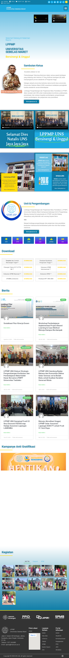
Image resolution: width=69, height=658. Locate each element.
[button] (66, 8)
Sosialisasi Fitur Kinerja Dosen (16, 323)
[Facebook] (49, 2)
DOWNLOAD (28, 261)
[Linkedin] (57, 2)
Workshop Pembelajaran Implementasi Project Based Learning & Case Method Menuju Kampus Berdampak (50, 326)
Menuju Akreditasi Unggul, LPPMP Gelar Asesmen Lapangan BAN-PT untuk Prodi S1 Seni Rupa (51, 424)
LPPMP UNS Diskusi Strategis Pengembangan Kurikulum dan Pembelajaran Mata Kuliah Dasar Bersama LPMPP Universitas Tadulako (17, 375)
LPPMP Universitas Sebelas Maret (16, 8)
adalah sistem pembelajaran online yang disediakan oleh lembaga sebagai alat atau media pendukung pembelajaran (60, 182)
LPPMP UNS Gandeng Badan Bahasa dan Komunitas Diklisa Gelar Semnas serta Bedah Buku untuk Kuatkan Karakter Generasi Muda (51, 375)
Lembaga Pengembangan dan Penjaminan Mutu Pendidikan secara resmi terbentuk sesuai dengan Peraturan (9, 183)
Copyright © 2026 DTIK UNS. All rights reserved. (17, 656)
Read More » (7, 328)
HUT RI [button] (27, 561)
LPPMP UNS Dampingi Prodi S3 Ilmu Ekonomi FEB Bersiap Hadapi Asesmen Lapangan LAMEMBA (17, 424)
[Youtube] (54, 2)
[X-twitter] (52, 2)
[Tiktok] (60, 2)
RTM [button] (42, 561)
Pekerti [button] (35, 561)
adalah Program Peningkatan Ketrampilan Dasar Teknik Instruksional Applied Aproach (44, 164)
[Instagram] (63, 2)
